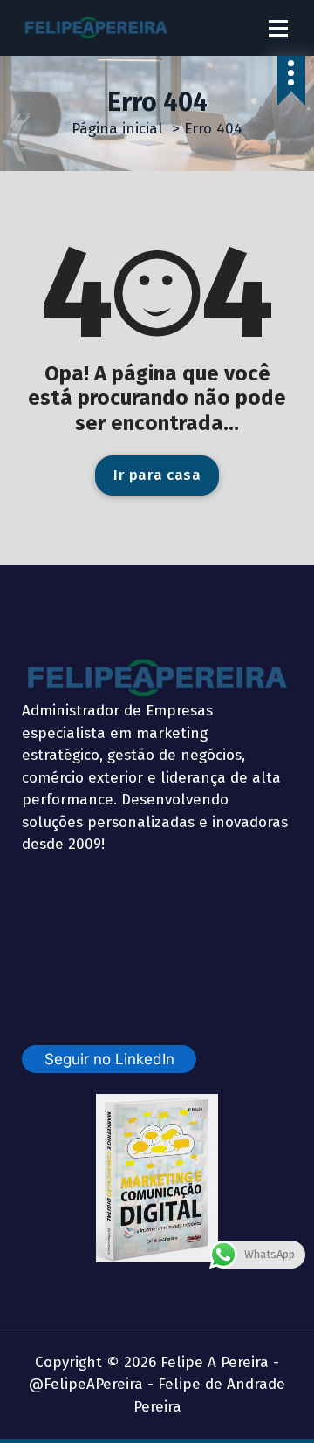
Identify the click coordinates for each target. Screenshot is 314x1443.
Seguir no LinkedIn (109, 1059)
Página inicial (117, 129)
